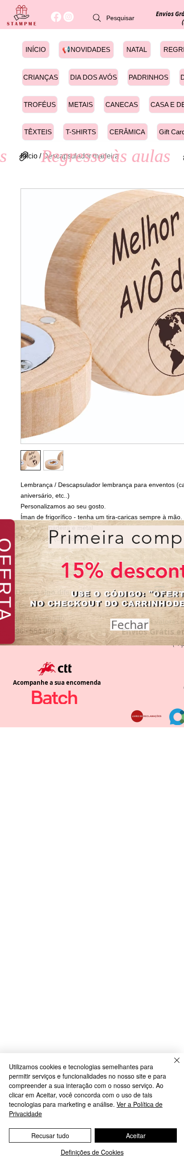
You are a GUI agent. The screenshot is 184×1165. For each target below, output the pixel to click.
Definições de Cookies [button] (92, 1152)
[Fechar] (171, 1065)
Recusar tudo (50, 1135)
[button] (129, 621)
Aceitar (136, 1135)
